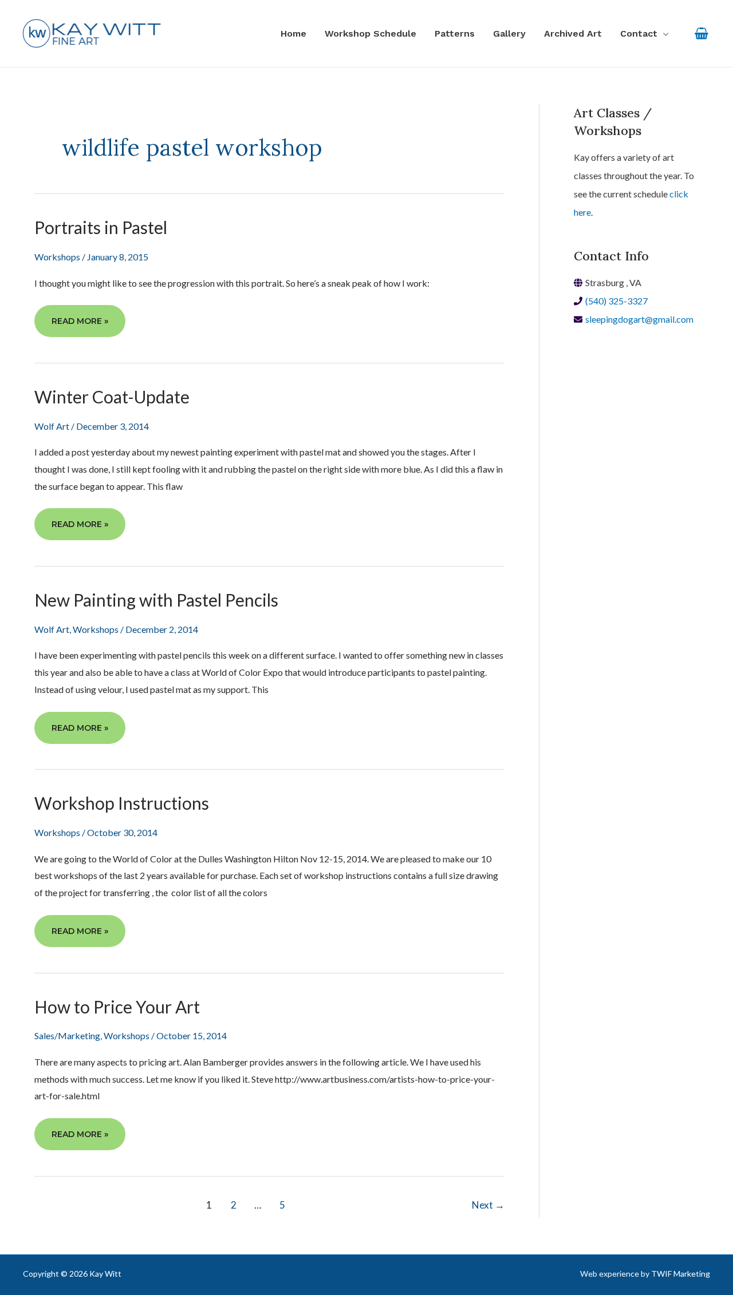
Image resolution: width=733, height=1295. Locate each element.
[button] (644, 34)
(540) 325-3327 (616, 300)
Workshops (57, 256)
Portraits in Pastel (100, 227)
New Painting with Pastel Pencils (156, 599)
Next (488, 1205)
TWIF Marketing (680, 1273)
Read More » (79, 326)
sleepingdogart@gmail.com (639, 319)
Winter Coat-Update (112, 396)
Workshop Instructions (121, 803)
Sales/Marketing (67, 1035)
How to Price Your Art (117, 1006)
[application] (663, 34)
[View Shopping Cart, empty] (701, 33)
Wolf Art (51, 426)
